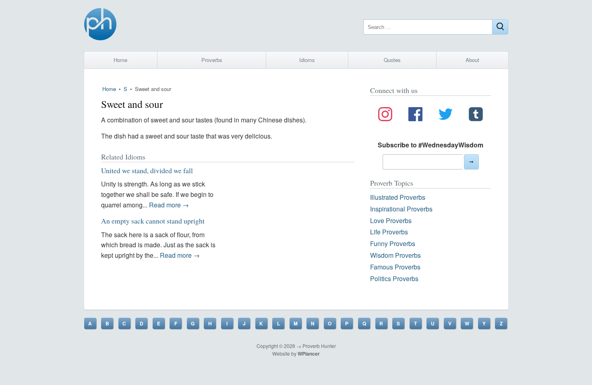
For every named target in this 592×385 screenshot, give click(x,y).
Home (120, 60)
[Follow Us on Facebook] (415, 115)
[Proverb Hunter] (100, 25)
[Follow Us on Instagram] (385, 115)
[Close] (500, 27)
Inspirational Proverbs (401, 208)
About (472, 60)
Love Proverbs (391, 220)
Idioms (307, 60)
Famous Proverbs (395, 266)
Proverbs (211, 60)
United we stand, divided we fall (147, 170)
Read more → (169, 204)
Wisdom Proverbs (395, 255)
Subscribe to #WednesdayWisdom (430, 144)
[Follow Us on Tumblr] (476, 115)
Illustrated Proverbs (397, 197)
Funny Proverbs (392, 243)
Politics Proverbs (394, 278)
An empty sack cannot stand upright (153, 221)
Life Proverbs (389, 231)
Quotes (392, 60)
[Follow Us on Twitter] (446, 115)
